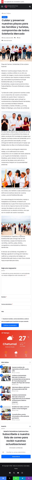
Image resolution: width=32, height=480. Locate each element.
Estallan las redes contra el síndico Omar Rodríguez (20, 407)
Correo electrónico (7, 304)
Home (16, 468)
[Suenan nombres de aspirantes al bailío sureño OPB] (6, 369)
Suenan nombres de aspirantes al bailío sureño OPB (20, 369)
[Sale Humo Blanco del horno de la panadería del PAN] (6, 389)
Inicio (4, 13)
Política (9, 13)
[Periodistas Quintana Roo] (11, 6)
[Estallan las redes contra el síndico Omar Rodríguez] (6, 409)
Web (2, 311)
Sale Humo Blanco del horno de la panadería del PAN (21, 388)
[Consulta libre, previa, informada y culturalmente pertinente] (6, 417)
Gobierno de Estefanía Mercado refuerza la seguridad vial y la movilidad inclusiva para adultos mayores (21, 398)
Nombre (4, 297)
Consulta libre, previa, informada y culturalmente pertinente (20, 416)
